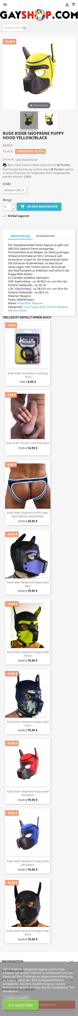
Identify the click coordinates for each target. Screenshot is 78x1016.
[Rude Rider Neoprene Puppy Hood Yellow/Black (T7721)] (29, 120)
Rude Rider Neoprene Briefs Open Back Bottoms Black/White (28, 514)
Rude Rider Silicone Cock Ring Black (28, 443)
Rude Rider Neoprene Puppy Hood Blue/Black (28, 862)
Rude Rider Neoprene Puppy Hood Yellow (28, 653)
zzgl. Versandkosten (27, 159)
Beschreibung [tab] (20, 236)
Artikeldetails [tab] (45, 236)
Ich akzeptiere (21, 1005)
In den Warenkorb (39, 206)
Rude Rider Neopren (30, 303)
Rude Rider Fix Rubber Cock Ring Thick (28, 375)
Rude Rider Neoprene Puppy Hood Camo (28, 723)
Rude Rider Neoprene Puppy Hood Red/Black (28, 793)
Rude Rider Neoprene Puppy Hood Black (28, 932)
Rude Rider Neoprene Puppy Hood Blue (28, 584)
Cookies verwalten (17, 997)
